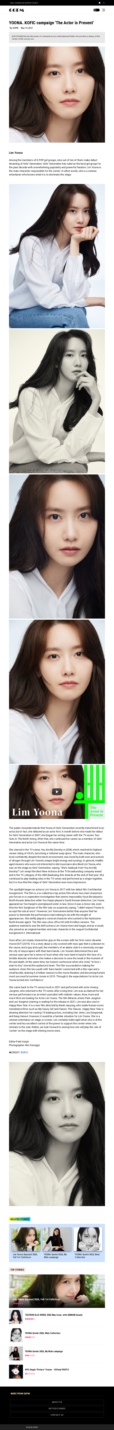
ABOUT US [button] (57, 1402)
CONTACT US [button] (57, 1415)
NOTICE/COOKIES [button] (57, 1408)
